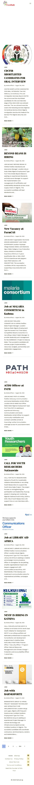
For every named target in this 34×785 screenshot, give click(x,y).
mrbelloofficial (10, 85)
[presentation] (17, 54)
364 (20, 746)
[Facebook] (28, 755)
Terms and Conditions (14, 765)
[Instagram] (28, 761)
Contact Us (8, 759)
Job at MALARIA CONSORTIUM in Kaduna (14, 310)
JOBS (5, 67)
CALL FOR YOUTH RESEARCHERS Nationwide (14, 467)
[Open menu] (30, 3)
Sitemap (17, 755)
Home (11, 755)
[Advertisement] (17, 24)
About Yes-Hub (14, 762)
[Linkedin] (28, 765)
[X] (28, 758)
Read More (8, 120)
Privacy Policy (18, 759)
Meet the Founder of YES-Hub (14, 769)
